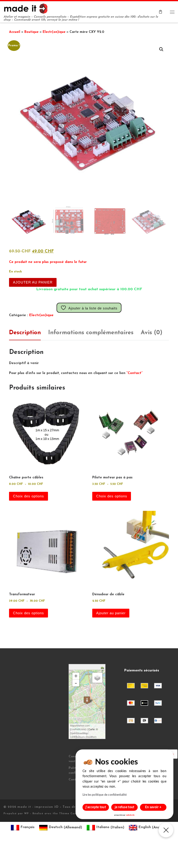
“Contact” (135, 373)
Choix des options (28, 496)
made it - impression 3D (38, 806)
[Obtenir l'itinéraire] (103, 667)
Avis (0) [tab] (151, 333)
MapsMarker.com (80, 725)
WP (26, 813)
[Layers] (97, 678)
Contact (75, 779)
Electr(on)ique (54, 32)
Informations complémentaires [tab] (91, 333)
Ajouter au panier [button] (111, 613)
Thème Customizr (72, 813)
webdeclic (130, 815)
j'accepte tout (96, 807)
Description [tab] (25, 333)
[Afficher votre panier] (160, 12)
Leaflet (75, 729)
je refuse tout (124, 807)
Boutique (31, 32)
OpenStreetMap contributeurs (79, 735)
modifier (90, 737)
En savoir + (153, 807)
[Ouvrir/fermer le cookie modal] (166, 830)
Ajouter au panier (33, 282)
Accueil (14, 32)
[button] (161, 49)
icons (82, 729)
